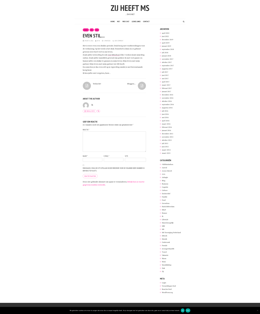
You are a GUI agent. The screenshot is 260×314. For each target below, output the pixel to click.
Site (126, 156)
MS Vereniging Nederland (171, 232)
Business (165, 184)
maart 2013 (166, 153)
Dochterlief (166, 193)
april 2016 (165, 121)
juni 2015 (165, 146)
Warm (164, 258)
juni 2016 (165, 114)
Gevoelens (165, 203)
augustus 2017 (167, 69)
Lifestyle (165, 219)
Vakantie (165, 255)
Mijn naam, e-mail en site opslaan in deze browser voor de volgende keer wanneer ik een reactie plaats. (114, 169)
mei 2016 (165, 117)
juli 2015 (165, 143)
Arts (163, 174)
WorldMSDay (166, 265)
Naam (85, 156)
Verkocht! (97, 83)
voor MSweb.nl (114, 55)
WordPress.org (167, 292)
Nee (188, 310)
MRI (163, 226)
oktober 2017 (167, 62)
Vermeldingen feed (169, 286)
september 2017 (168, 65)
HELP (164, 210)
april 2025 (165, 33)
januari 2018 (166, 56)
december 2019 (167, 39)
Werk (164, 262)
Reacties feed (167, 289)
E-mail (106, 156)
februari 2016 (167, 127)
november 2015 (167, 137)
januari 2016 (166, 130)
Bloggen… (131, 83)
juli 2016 (165, 111)
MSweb (164, 236)
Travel (164, 252)
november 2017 (167, 59)
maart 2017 (166, 85)
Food (164, 200)
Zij (97, 30)
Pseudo (164, 245)
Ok (183, 310)
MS (163, 229)
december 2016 (167, 95)
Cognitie (165, 187)
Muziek (164, 239)
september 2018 (168, 49)
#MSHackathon (167, 164)
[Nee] (257, 310)
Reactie (86, 129)
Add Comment (119, 41)
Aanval (164, 167)
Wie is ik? (125, 21)
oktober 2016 (167, 101)
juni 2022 (165, 36)
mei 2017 (165, 78)
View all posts (90, 111)
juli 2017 (165, 72)
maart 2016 (166, 124)
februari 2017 (167, 88)
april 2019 (165, 43)
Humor (164, 213)
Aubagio (165, 177)
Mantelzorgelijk (167, 223)
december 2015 (167, 134)
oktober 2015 (167, 140)
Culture (164, 190)
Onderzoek (166, 242)
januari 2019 (166, 46)
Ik (91, 30)
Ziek (163, 268)
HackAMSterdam (168, 206)
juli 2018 (165, 52)
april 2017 (165, 82)
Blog (85, 30)
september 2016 (168, 104)
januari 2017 (166, 91)
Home (112, 21)
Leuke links (136, 21)
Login (164, 283)
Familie (164, 197)
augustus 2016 (167, 108)
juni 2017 (165, 75)
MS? (118, 21)
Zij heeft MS (130, 8)
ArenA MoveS (167, 171)
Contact (146, 21)
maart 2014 (166, 150)
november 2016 (167, 98)
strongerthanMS (168, 249)
